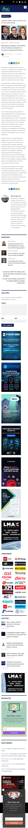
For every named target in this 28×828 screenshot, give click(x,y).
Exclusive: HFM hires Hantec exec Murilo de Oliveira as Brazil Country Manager (13, 274)
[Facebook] (9, 63)
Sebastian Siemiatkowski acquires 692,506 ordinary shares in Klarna (14, 645)
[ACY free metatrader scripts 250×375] (11, 454)
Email (16, 318)
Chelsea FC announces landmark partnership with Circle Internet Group (15, 664)
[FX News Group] (5, 11)
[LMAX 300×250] (13, 691)
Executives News (15, 42)
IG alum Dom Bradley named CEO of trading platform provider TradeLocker (15, 281)
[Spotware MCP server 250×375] (11, 486)
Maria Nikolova (9, 54)
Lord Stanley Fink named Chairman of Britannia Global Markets (16, 263)
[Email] (16, 63)
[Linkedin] (14, 63)
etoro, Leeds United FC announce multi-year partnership (13, 624)
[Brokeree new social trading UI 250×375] (11, 517)
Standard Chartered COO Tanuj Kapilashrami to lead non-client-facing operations (16, 246)
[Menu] (2, 2)
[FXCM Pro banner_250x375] (11, 359)
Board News (5, 42)
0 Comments (18, 54)
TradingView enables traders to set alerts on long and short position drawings (16, 634)
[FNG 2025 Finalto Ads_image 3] (11, 423)
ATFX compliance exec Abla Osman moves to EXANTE (15, 654)
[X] (12, 63)
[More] (19, 63)
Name (3, 318)
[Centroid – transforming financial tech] (11, 391)
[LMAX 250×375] (11, 549)
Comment (3, 303)
